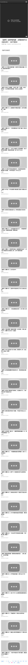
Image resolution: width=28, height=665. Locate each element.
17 (9, 662)
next (18, 662)
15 (23, 661)
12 (15, 661)
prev (3, 661)
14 (20, 661)
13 (18, 661)
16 (25, 661)
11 (13, 661)
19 (14, 662)
